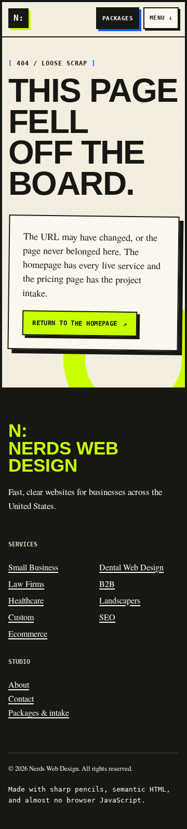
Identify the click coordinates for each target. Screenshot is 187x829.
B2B (107, 583)
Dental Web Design (131, 566)
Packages (117, 18)
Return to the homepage (79, 323)
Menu (161, 18)
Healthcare (26, 600)
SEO (107, 616)
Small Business (33, 566)
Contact (21, 698)
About (18, 684)
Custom (21, 616)
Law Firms (26, 583)
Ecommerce (27, 633)
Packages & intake (38, 712)
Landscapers (119, 600)
